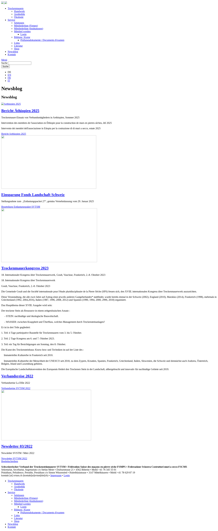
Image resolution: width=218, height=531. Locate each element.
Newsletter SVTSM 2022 (14, 458)
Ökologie (18, 17)
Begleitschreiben (9, 461)
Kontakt (12, 54)
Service (11, 20)
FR (9, 77)
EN (9, 75)
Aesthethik (19, 14)
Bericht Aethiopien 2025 (13, 133)
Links (17, 43)
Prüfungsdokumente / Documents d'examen (42, 40)
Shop (16, 48)
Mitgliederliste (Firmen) (26, 25)
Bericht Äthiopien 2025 (20, 111)
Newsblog (13, 51)
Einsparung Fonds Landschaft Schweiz (33, 195)
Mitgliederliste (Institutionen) (28, 28)
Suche (4, 63)
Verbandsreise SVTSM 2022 (15, 388)
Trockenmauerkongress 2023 (25, 268)
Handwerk (19, 11)
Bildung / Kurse (22, 37)
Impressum (55, 475)
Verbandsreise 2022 (17, 376)
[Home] (4, 3)
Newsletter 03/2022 (16, 446)
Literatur (18, 45)
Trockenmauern (15, 8)
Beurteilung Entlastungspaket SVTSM (20, 206)
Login (23, 34)
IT (9, 80)
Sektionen (19, 22)
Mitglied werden (22, 31)
